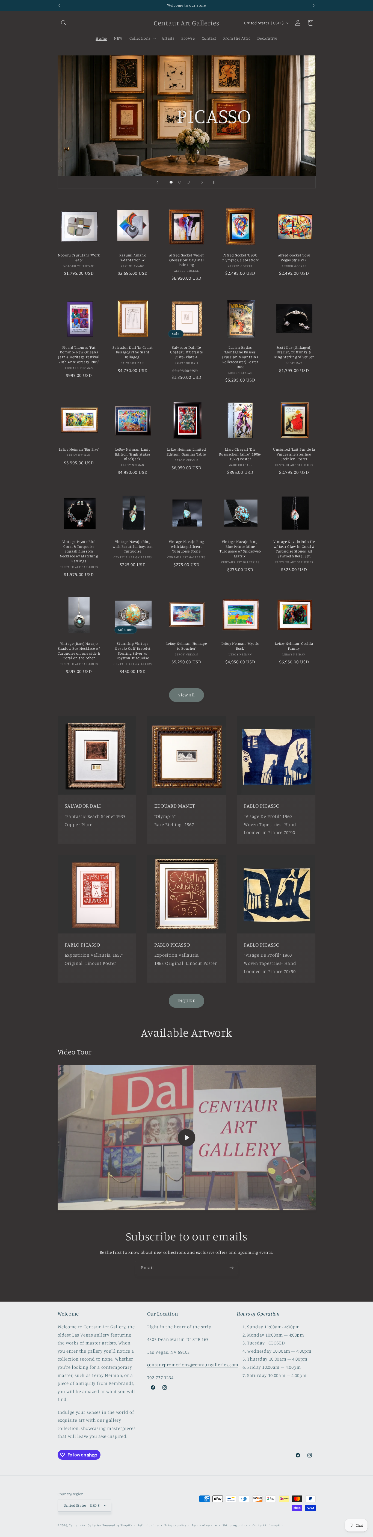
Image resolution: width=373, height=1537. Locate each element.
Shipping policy (235, 1525)
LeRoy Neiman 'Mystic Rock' (240, 646)
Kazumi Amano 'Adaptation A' (132, 257)
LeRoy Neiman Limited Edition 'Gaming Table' (186, 451)
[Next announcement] (314, 5)
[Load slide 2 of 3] (179, 182)
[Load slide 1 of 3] (171, 182)
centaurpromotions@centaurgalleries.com (192, 1364)
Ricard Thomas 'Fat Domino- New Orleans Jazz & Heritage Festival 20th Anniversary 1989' (78, 354)
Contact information (269, 1525)
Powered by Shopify (117, 1525)
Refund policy (148, 1525)
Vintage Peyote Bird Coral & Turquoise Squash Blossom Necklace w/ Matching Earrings (79, 551)
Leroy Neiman (236, 142)
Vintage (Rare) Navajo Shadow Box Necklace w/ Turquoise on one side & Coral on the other (79, 650)
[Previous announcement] (59, 5)
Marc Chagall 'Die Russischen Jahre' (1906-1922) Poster (240, 454)
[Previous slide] (157, 182)
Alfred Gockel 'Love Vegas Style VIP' (294, 257)
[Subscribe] (231, 1267)
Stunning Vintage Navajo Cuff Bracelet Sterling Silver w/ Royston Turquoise (133, 650)
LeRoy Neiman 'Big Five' (79, 449)
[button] (64, 23)
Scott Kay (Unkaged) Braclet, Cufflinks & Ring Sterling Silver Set (294, 352)
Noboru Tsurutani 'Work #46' (79, 257)
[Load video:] (187, 1138)
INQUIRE (186, 1000)
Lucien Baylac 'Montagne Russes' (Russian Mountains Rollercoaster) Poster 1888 (240, 357)
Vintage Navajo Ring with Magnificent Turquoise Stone (187, 546)
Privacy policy (175, 1525)
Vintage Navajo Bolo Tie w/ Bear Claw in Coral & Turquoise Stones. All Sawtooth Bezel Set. (294, 548)
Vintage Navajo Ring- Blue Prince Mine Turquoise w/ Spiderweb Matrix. (240, 548)
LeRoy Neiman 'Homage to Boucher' (186, 646)
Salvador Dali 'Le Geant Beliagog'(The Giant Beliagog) (133, 352)
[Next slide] (202, 182)
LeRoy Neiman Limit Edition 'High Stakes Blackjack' (133, 454)
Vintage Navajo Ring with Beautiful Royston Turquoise (133, 546)
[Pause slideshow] (216, 182)
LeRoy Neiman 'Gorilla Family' (294, 646)
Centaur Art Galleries (85, 1525)
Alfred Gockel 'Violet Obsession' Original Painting (186, 260)
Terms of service (204, 1525)
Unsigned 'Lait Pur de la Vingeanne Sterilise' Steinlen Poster (294, 454)
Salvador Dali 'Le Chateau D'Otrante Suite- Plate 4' (186, 352)
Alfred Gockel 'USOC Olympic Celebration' (240, 257)
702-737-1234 (160, 1377)
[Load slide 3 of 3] (188, 182)
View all (186, 694)
